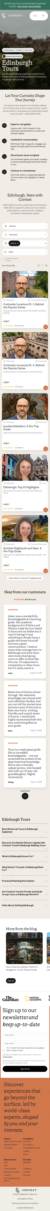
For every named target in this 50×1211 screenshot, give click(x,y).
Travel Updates (10, 1168)
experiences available (12, 56)
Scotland (19, 50)
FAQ (5, 1165)
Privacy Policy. (8, 1057)
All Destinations (8, 50)
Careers (26, 1151)
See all (11, 980)
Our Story (27, 1141)
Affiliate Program (11, 1144)
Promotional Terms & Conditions (25, 1203)
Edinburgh (29, 50)
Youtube (26, 1175)
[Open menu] (43, 16)
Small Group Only (11, 258)
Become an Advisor (11, 1172)
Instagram (27, 1168)
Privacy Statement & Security (25, 1194)
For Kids (8, 261)
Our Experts (28, 1144)
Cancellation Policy (25, 1198)
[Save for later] (44, 274)
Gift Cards (8, 1148)
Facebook (27, 1162)
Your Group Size (8, 265)
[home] (13, 18)
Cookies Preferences (25, 1207)
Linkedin (26, 1172)
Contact (7, 1175)
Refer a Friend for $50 (13, 1141)
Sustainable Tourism (31, 1148)
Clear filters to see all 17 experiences (25, 578)
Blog (5, 1162)
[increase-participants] (46, 265)
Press (25, 1154)
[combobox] (25, 226)
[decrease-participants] (39, 265)
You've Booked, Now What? (12, 1179)
